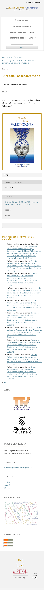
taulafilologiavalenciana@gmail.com (18, 467)
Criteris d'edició (18, 38)
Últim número (21, 20)
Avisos (32, 38)
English (7, 482)
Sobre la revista (21, 26)
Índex (33, 288)
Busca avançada (18, 32)
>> (7, 383)
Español (7, 485)
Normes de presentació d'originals (23, 341)
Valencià (7, 488)
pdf (8, 175)
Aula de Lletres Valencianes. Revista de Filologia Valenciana (22, 248)
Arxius (18, 57)
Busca (22, 47)
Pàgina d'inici (7, 57)
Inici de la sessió (33, 2)
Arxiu (31, 32)
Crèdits (34, 261)
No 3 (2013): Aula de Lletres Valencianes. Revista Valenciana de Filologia (19, 62)
